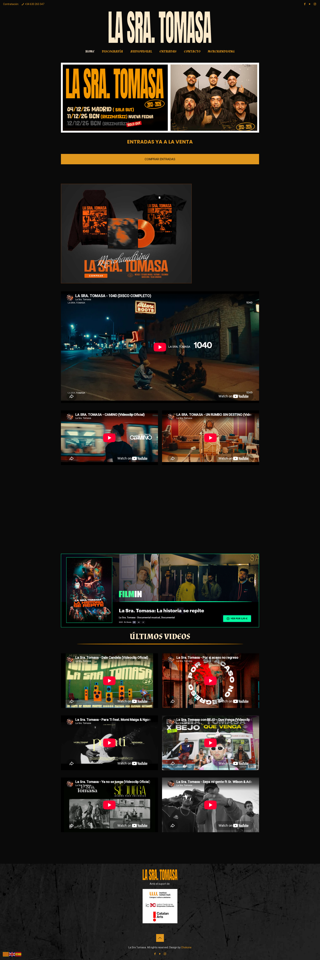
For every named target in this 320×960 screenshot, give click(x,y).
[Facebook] (305, 4)
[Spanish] (18, 954)
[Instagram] (315, 4)
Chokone (186, 947)
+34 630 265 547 (34, 4)
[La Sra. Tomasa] (160, 27)
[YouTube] (310, 4)
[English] (12, 954)
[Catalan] (6, 954)
